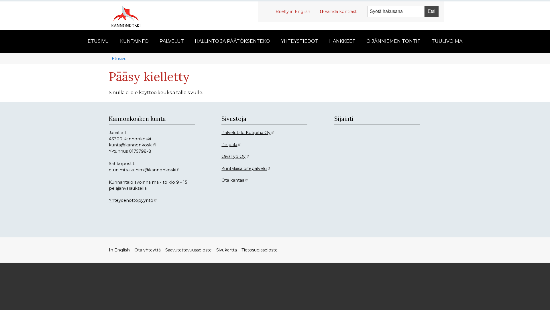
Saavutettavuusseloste (188, 250)
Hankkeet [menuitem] (342, 41)
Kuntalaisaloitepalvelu (244, 168)
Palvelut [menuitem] (172, 41)
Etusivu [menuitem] (98, 41)
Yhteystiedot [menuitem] (299, 41)
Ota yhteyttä (147, 250)
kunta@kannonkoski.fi (132, 145)
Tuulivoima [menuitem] (447, 41)
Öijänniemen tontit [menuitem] (393, 41)
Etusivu (119, 58)
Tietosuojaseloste (259, 250)
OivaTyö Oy (233, 156)
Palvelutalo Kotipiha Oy (245, 132)
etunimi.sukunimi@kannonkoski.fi (144, 170)
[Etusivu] (128, 15)
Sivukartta (226, 250)
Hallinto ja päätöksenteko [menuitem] (232, 41)
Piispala (229, 144)
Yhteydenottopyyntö (131, 200)
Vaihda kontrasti (341, 11)
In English (119, 250)
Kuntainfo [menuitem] (134, 41)
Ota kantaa (232, 180)
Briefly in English (293, 11)
